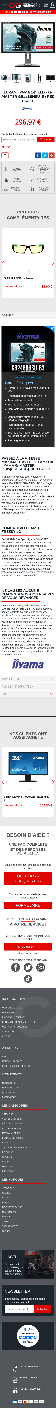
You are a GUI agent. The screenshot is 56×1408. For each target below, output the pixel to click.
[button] (17, 78)
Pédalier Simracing (13, 1124)
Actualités (8, 1031)
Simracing (7, 1114)
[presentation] (3, 263)
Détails (7, 315)
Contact (6, 1036)
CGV (4, 1056)
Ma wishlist (8, 1092)
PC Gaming (7, 1152)
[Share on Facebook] (38, 155)
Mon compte (9, 1083)
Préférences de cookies (16, 1066)
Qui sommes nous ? (12, 1008)
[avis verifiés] (28, 1335)
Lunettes (7, 1166)
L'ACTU (11, 1257)
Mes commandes (11, 1088)
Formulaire (28, 905)
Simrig (5, 1221)
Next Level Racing (12, 1207)
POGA (5, 1198)
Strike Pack (8, 1188)
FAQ (4, 693)
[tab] (28, 315)
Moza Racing (9, 1212)
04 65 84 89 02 (28, 947)
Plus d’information (17, 686)
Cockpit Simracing (12, 1128)
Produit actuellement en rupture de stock (24, 134)
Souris (6, 1162)
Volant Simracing (12, 1119)
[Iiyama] (28, 108)
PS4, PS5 (6, 1143)
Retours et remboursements (18, 1022)
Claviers (7, 1157)
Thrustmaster (10, 1226)
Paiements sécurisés (14, 1017)
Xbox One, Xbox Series (14, 1147)
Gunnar (6, 1231)
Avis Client (10, 679)
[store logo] (21, 5)
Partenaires (9, 1097)
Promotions (9, 1171)
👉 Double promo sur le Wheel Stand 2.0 (28, 12)
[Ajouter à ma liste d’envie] (5, 155)
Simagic (6, 1217)
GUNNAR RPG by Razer (18, 278)
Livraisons (8, 1012)
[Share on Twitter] (45, 155)
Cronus (6, 1193)
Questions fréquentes (28, 878)
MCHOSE (6, 1202)
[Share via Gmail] (52, 155)
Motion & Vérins (11, 1133)
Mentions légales (12, 1061)
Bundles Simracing (12, 1138)
